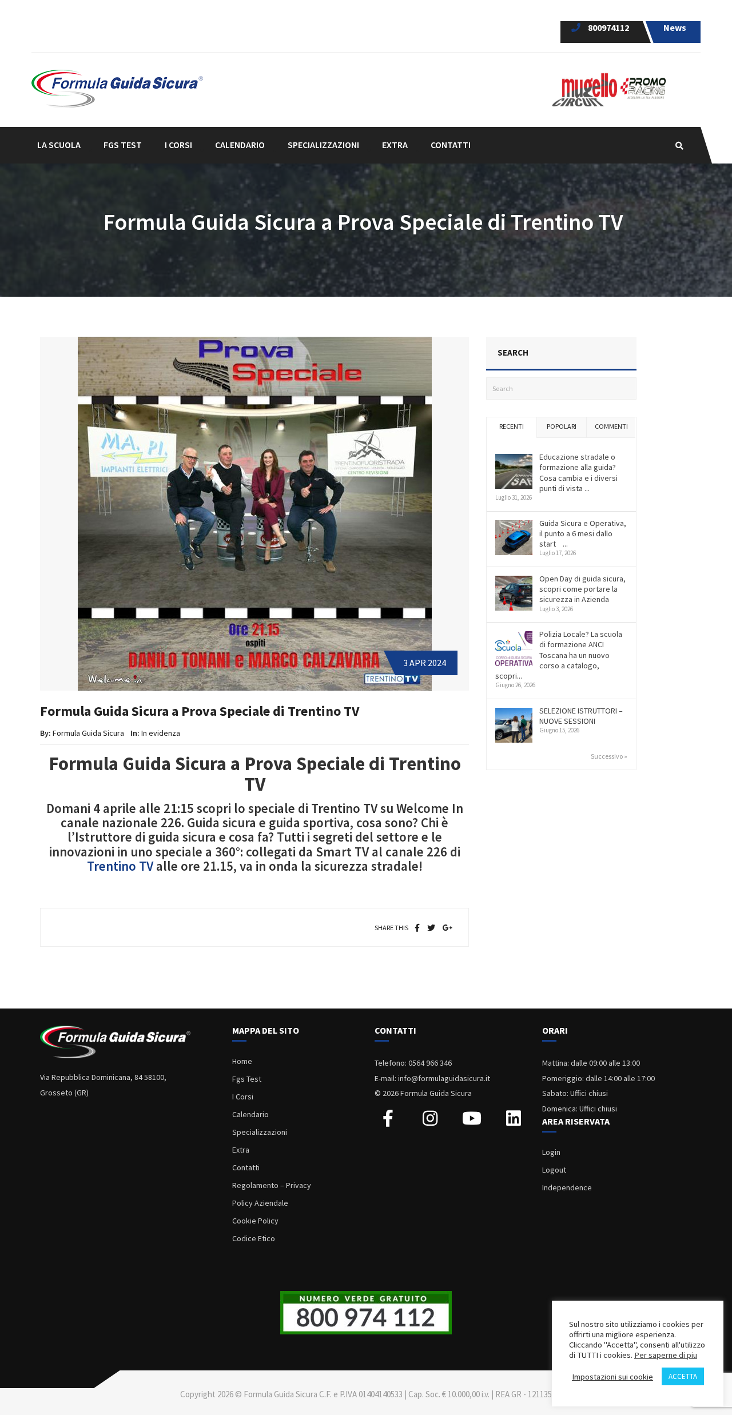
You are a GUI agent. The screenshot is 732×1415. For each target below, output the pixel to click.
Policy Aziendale (260, 1203)
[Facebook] (417, 928)
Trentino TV (120, 866)
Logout (554, 1170)
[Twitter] (431, 928)
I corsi (178, 144)
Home (242, 1061)
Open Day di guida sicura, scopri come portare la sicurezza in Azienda (582, 588)
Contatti (451, 144)
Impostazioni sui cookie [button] (612, 1377)
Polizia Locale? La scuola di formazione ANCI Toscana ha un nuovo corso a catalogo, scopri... (558, 655)
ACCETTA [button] (683, 1376)
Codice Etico (253, 1238)
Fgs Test (246, 1079)
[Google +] (448, 928)
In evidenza (160, 733)
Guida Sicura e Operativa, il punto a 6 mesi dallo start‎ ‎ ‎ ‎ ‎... (582, 533)
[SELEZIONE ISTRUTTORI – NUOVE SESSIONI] (513, 725)
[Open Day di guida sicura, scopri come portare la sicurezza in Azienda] (513, 593)
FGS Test (123, 144)
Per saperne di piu (665, 1355)
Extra (240, 1150)
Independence (567, 1187)
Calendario (240, 144)
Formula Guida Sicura (88, 733)
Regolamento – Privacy (271, 1185)
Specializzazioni (259, 1132)
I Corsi (242, 1096)
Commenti (611, 426)
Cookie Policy (255, 1220)
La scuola (59, 144)
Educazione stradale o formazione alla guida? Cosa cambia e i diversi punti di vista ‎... (578, 472)
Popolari (561, 426)
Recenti (511, 426)
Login (551, 1152)
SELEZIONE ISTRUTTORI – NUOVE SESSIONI (581, 715)
